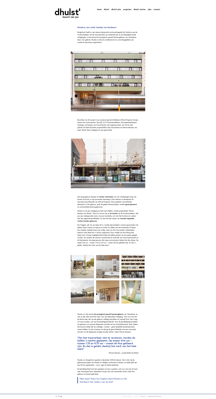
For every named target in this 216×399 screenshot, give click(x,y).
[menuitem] (99, 10)
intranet (136, 396)
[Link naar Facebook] (56, 396)
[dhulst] (67, 13)
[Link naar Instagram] (58, 396)
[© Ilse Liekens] (108, 81)
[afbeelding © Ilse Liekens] (83, 267)
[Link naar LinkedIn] (61, 396)
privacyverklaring (127, 396)
